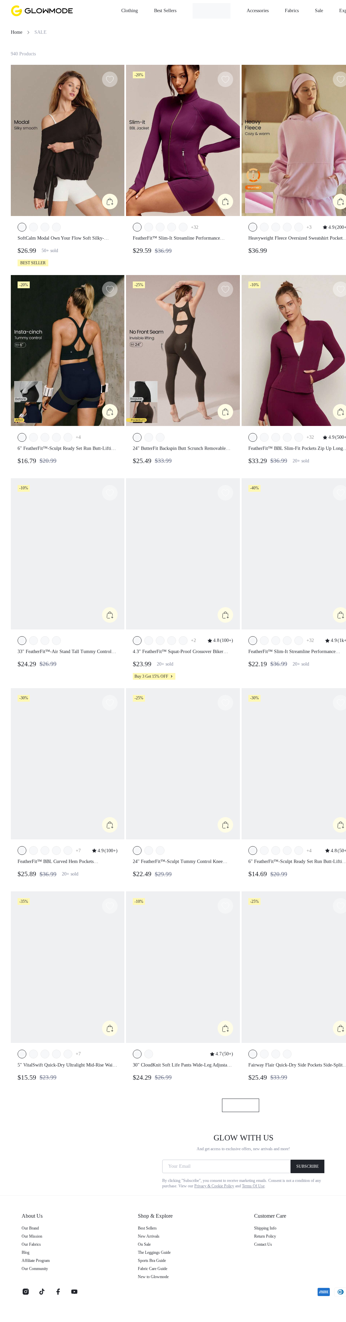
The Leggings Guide (154, 1252)
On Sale (144, 1244)
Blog (25, 1252)
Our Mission (32, 1236)
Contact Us (263, 1244)
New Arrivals (148, 1236)
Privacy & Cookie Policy (214, 1186)
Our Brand (30, 1228)
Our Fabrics (31, 1244)
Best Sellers (147, 1228)
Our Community (35, 1268)
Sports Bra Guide (152, 1260)
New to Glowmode (153, 1276)
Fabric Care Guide (152, 1268)
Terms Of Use (253, 1186)
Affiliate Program (36, 1260)
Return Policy (265, 1236)
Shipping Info (265, 1228)
